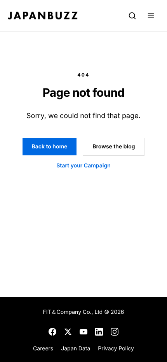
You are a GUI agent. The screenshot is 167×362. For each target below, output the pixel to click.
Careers (43, 348)
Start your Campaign (83, 165)
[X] (68, 332)
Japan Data (75, 348)
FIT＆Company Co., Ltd (73, 312)
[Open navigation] (150, 15)
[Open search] (132, 15)
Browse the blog (113, 146)
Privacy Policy (116, 348)
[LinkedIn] (99, 332)
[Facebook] (52, 332)
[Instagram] (114, 332)
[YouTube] (83, 332)
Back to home (50, 146)
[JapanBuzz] (43, 15)
